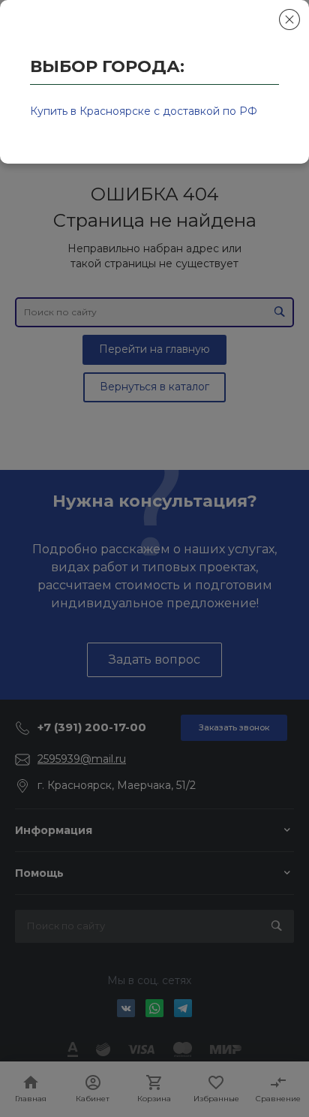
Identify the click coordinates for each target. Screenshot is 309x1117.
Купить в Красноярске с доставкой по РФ (143, 111)
